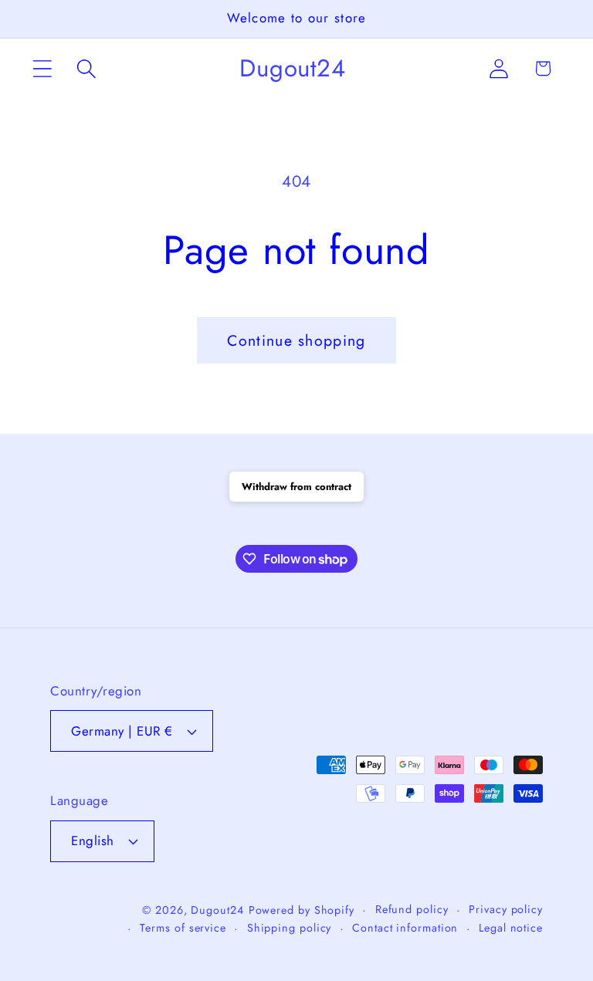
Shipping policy (289, 927)
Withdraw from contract (296, 486)
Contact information (405, 927)
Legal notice (511, 927)
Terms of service (183, 927)
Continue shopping (296, 340)
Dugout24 (217, 910)
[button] (42, 68)
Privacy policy (506, 909)
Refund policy (412, 909)
